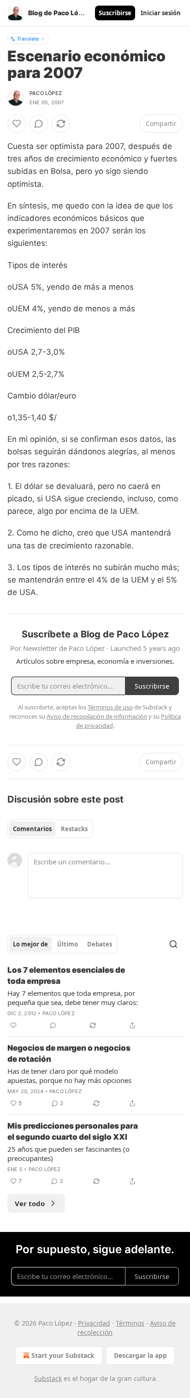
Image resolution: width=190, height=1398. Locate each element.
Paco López (46, 93)
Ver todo (30, 1203)
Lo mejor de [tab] (30, 944)
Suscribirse (115, 13)
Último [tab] (67, 944)
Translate (28, 38)
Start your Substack (63, 1355)
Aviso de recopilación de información (97, 716)
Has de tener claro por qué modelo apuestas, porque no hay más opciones (69, 1075)
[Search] (173, 944)
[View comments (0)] (39, 123)
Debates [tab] (99, 944)
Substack (48, 1378)
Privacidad (94, 1323)
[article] (95, 997)
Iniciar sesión (161, 13)
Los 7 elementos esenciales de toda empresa (66, 975)
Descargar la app (140, 1355)
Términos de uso (110, 707)
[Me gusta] (16, 123)
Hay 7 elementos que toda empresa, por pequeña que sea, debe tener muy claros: (72, 997)
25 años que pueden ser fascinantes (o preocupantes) (68, 1153)
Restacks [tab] (74, 829)
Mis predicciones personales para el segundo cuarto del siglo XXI (72, 1131)
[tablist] (50, 829)
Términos (130, 1323)
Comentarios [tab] (32, 829)
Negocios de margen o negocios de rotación (69, 1053)
